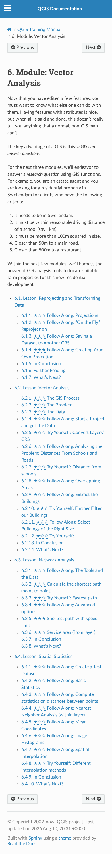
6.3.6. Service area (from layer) (58, 632)
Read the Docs (21, 843)
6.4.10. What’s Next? (42, 784)
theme (65, 838)
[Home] (9, 29)
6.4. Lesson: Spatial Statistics (43, 656)
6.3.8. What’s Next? (41, 646)
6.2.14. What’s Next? (42, 549)
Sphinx (35, 838)
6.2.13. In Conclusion (42, 543)
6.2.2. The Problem (46, 405)
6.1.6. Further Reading (43, 370)
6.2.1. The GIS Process (50, 398)
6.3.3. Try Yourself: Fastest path (59, 598)
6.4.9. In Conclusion (41, 777)
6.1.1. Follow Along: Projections (59, 315)
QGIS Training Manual (39, 29)
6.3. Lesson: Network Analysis (44, 560)
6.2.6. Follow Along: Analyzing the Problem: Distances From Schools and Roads (61, 453)
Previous (24, 47)
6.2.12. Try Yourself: (47, 536)
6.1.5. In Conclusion (41, 363)
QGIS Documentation (60, 9)
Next (91, 47)
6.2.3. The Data (43, 412)
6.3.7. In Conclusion (41, 639)
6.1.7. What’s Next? (41, 377)
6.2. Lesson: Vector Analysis (41, 388)
